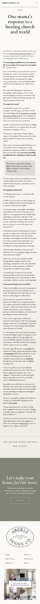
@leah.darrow (23, 423)
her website (13, 403)
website (27, 421)
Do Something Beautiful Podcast (20, 53)
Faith (20, 10)
